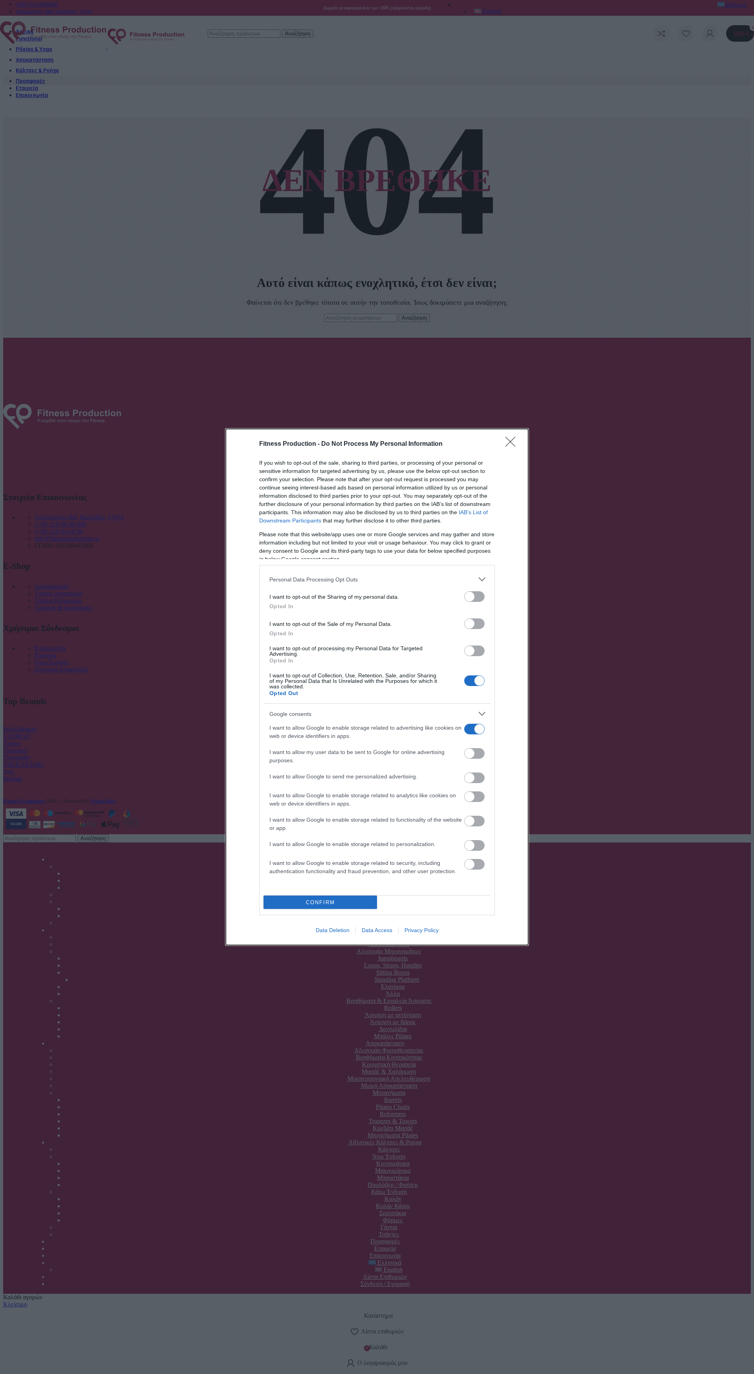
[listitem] (377, 579)
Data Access (377, 930)
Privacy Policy (421, 930)
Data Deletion (333, 930)
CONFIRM (320, 902)
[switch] (474, 596)
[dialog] (377, 687)
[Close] (512, 444)
